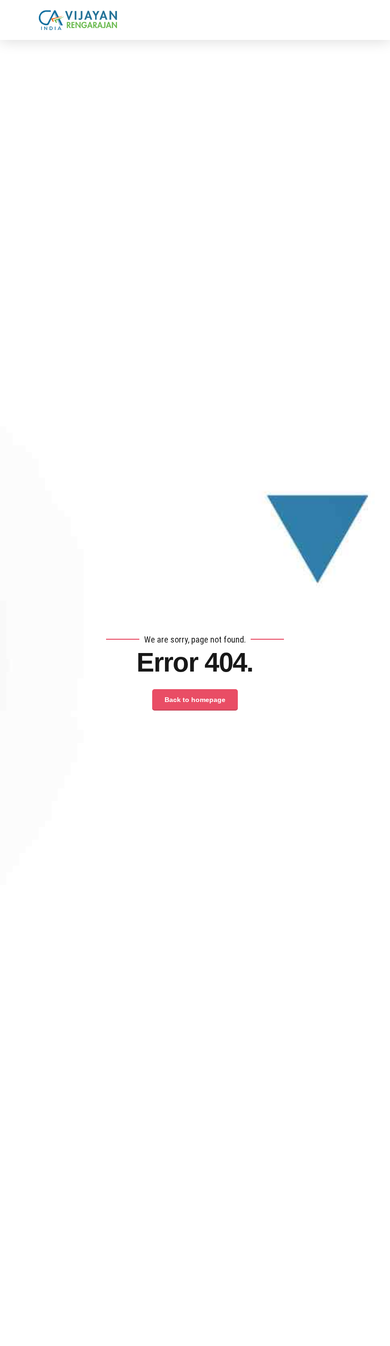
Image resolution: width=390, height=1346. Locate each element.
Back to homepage (195, 699)
